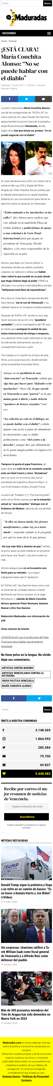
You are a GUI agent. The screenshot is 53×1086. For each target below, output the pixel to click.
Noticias (13, 41)
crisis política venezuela (18, 680)
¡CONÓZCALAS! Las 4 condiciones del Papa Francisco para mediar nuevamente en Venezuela (25, 642)
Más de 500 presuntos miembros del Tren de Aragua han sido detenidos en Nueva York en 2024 (25, 1014)
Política (13, 88)
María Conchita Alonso (16, 685)
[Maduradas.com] (26, 25)
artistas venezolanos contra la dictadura (23, 674)
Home (4, 41)
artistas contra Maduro (17, 667)
